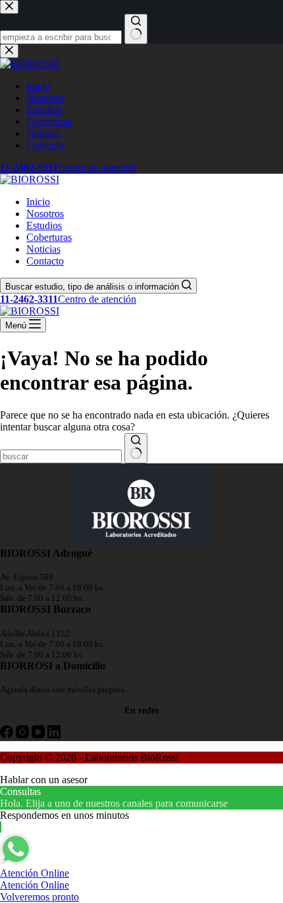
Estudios (44, 225)
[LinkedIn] (54, 734)
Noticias (43, 249)
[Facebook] (8, 734)
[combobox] (61, 456)
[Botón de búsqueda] (135, 448)
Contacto (45, 261)
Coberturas (49, 237)
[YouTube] (39, 734)
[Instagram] (24, 734)
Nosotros (45, 213)
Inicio (38, 201)
